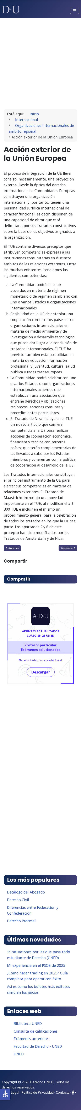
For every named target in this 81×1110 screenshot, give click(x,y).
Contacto (63, 1092)
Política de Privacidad (37, 1092)
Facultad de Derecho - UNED (38, 1046)
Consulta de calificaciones (36, 1031)
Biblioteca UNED (28, 1023)
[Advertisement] (40, 62)
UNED (19, 1053)
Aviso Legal (10, 1092)
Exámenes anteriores (31, 1038)
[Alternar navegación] (74, 11)
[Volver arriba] (73, 1102)
